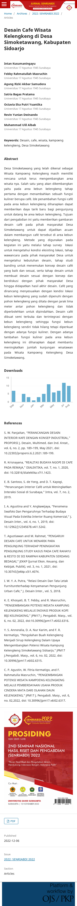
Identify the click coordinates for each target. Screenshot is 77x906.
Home (8, 13)
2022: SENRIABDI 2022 (45, 13)
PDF (12, 821)
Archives (22, 13)
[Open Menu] (4, 4)
